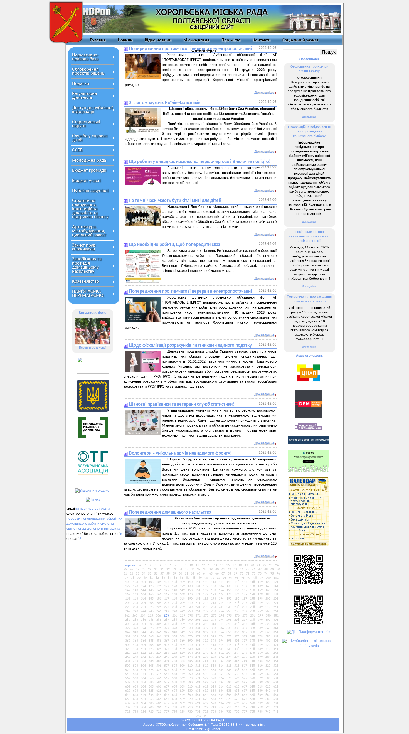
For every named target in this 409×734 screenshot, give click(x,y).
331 (197, 628)
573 (213, 678)
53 (137, 573)
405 (151, 645)
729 (182, 711)
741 (275, 711)
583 (135, 682)
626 (158, 691)
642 (127, 695)
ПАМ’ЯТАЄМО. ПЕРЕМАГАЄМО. (88, 293)
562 (127, 678)
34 (180, 569)
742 (198, 716)
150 (190, 590)
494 (221, 661)
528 (174, 670)
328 (174, 628)
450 (190, 653)
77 (126, 578)
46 (253, 569)
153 (213, 590)
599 (260, 682)
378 (252, 636)
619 (260, 686)
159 (260, 590)
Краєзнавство (85, 281)
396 (236, 640)
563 (135, 678)
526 (158, 670)
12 (203, 565)
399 (260, 640)
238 (252, 607)
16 (228, 565)
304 (143, 624)
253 (213, 611)
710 (190, 707)
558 (252, 674)
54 (143, 573)
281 (276, 615)
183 (135, 598)
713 (213, 707)
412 (205, 645)
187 (166, 598)
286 (158, 620)
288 (174, 620)
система (107, 524)
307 (166, 624)
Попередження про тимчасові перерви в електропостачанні (190, 291)
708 (174, 707)
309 (182, 624)
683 (135, 703)
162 (127, 594)
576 (236, 678)
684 (143, 703)
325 (151, 628)
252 (205, 611)
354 (221, 632)
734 (221, 711)
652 (205, 695)
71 (247, 573)
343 (135, 632)
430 (190, 649)
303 (135, 624)
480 (267, 657)
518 (252, 666)
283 (135, 620)
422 (127, 649)
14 (215, 565)
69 (235, 573)
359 (260, 632)
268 (174, 615)
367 (166, 636)
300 (267, 620)
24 (277, 565)
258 (252, 611)
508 (174, 666)
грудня (104, 509)
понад (81, 529)
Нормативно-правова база (85, 57)
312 (205, 624)
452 (205, 653)
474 (221, 657)
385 (151, 640)
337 (244, 628)
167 (166, 594)
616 (236, 686)
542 (127, 674)
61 (186, 573)
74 (266, 573)
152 (205, 590)
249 (182, 611)
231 (197, 607)
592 (205, 682)
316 (236, 624)
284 (143, 620)
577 (244, 678)
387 (166, 640)
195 (228, 598)
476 (236, 657)
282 (127, 620)
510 (190, 666)
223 (135, 607)
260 (267, 611)
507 (166, 666)
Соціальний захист (300, 40)
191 (197, 598)
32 (168, 569)
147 (166, 590)
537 (244, 670)
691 (197, 703)
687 (166, 703)
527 (166, 670)
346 (158, 632)
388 (174, 640)
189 (182, 598)
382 (127, 640)
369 (182, 636)
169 (182, 594)
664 (143, 699)
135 (228, 586)
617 (244, 686)
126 (158, 586)
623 (135, 691)
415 (228, 645)
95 (236, 578)
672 (205, 699)
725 (151, 711)
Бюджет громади (89, 170)
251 (197, 611)
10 (191, 565)
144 (143, 590)
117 (244, 582)
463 (135, 657)
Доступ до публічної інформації (92, 109)
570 (190, 678)
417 (244, 645)
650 (190, 695)
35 (186, 569)
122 (127, 586)
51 (125, 573)
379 (260, 636)
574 (221, 678)
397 (244, 640)
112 (205, 582)
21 (258, 565)
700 (267, 703)
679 (260, 699)
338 (252, 628)
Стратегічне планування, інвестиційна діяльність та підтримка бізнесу (90, 208)
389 (182, 640)
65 (211, 573)
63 (198, 573)
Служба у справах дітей (89, 138)
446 (158, 653)
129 (182, 586)
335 (228, 628)
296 (236, 620)
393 (213, 640)
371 (197, 636)
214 (221, 603)
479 (260, 657)
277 (244, 615)
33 (174, 569)
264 (142, 615)
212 (205, 603)
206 (158, 603)
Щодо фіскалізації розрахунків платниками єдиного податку (190, 345)
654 (221, 695)
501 (275, 661)
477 (244, 657)
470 (190, 657)
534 (221, 670)
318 (252, 624)
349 (182, 632)
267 (166, 615)
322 (127, 628)
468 (174, 657)
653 (213, 695)
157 (244, 590)
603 (135, 686)
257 (244, 611)
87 (187, 578)
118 (252, 582)
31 (162, 569)
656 (236, 695)
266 (158, 615)
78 (132, 578)
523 (135, 670)
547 (166, 674)
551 (197, 674)
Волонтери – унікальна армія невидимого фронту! (180, 453)
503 (135, 666)
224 (143, 607)
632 (205, 691)
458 (252, 653)
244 (143, 611)
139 (260, 586)
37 (198, 569)
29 (149, 569)
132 (205, 586)
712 (205, 707)
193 (213, 598)
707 (166, 707)
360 (267, 632)
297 (244, 620)
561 (275, 674)
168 (174, 594)
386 (158, 640)
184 (143, 598)
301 (275, 620)
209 (182, 603)
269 (182, 615)
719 (260, 707)
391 (197, 640)
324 (143, 628)
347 (166, 632)
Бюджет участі (86, 180)
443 (135, 653)
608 (174, 686)
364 (143, 636)
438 (252, 649)
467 (166, 657)
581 (275, 678)
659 (260, 695)
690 (190, 703)
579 (260, 678)
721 (275, 707)
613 (213, 686)
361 (275, 632)
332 (205, 628)
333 (213, 628)
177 (244, 594)
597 (244, 682)
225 (151, 607)
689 (182, 703)
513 (213, 666)
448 (174, 653)
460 (267, 653)
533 (213, 670)
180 (267, 594)
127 (166, 586)
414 (221, 645)
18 (240, 565)
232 (205, 607)
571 (197, 678)
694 (221, 703)
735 (228, 711)
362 (127, 636)
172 (205, 594)
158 (252, 590)
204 (143, 603)
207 (166, 603)
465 (151, 657)
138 (252, 586)
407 (166, 645)
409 (182, 645)
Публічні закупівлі (90, 190)
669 (182, 699)
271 (198, 615)
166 (158, 594)
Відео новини (158, 40)
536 (236, 670)
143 (135, 590)
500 (267, 661)
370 (190, 636)
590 (190, 682)
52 (131, 573)
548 (174, 674)
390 (190, 640)
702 (127, 707)
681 (275, 699)
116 (236, 582)
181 (275, 594)
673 (213, 699)
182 (127, 598)
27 (137, 569)
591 (197, 682)
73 (260, 573)
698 (252, 703)
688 (174, 703)
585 (151, 682)
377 (244, 636)
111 (197, 582)
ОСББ (77, 150)
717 (244, 707)
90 (206, 578)
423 (135, 649)
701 (275, 703)
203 (135, 603)
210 (190, 603)
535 (228, 670)
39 (211, 569)
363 (135, 636)
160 (267, 590)
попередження (93, 519)
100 (268, 578)
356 (236, 632)
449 (182, 653)
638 (252, 691)
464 (143, 657)
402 (127, 645)
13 (209, 565)
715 (228, 707)
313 (213, 624)
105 (151, 582)
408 (174, 645)
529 (182, 670)
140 (267, 586)
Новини (125, 40)
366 (158, 636)
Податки (80, 83)
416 (236, 645)
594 (221, 682)
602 (127, 686)
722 (127, 711)
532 (205, 670)
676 (236, 699)
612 (205, 686)
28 (143, 569)
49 (272, 569)
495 (228, 661)
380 (267, 636)
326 (158, 628)
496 (236, 661)
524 (143, 670)
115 (228, 582)
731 (197, 711)
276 (237, 615)
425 (151, 649)
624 (143, 691)
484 (143, 661)
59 (174, 573)
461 (275, 653)
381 (275, 636)
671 (197, 699)
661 (275, 695)
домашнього (76, 524)
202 (127, 603)
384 (143, 640)
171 (197, 594)
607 (166, 686)
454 (221, 653)
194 (221, 598)
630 (190, 691)
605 (151, 686)
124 (143, 586)
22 (264, 565)
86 (181, 578)
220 (267, 603)
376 (236, 636)
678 (252, 699)
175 (228, 594)
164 (143, 594)
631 (197, 691)
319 (260, 624)
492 (205, 661)
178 (252, 594)
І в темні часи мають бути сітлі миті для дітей (175, 200)
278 (252, 615)
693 (213, 703)
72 (253, 573)
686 (158, 703)
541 (275, 670)
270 (190, 615)
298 (252, 620)
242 (127, 611)
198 (252, 598)
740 (267, 711)
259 (260, 611)
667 (166, 699)
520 (267, 666)
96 (243, 578)
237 (244, 607)
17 (234, 565)
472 (205, 657)
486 (158, 661)
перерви (73, 519)
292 (205, 620)
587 (166, 682)
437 (244, 649)
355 (228, 632)
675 (228, 699)
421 (275, 645)
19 (246, 565)
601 (275, 682)
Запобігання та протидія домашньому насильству (87, 265)
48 (266, 569)
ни (77, 509)
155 (228, 590)
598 (252, 682)
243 (135, 611)
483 (135, 661)
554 (221, 674)
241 (275, 607)
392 (205, 640)
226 (158, 607)
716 (236, 707)
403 (135, 645)
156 (236, 590)
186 (158, 598)
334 (221, 628)
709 (182, 707)
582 (127, 682)
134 (221, 586)
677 (244, 699)
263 (134, 615)
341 (275, 628)
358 (252, 632)
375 (228, 636)
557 (244, 674)
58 (168, 573)
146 (158, 590)
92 (218, 578)
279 (260, 615)
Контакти (261, 40)
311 (197, 624)
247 (166, 611)
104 (143, 582)
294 (221, 620)
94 (230, 578)
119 (260, 582)
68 (229, 573)
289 (182, 620)
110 (190, 582)
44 (241, 569)
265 (150, 615)
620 (267, 686)
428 (174, 649)
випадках (112, 529)
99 (261, 578)
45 (247, 569)
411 (197, 645)
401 (275, 640)
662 (127, 699)
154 (221, 590)
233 (213, 607)
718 (252, 707)
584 (143, 682)
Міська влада (196, 40)
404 (143, 645)
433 (213, 649)
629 (182, 691)
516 (236, 666)
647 (166, 695)
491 (197, 661)
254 (221, 611)
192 (205, 598)
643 (135, 695)
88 (194, 578)
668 (174, 699)
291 (197, 620)
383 (135, 640)
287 (166, 620)
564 (143, 678)
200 (267, 598)
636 (236, 691)
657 (244, 695)
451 (197, 653)
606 (158, 686)
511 (197, 666)
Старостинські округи (86, 124)
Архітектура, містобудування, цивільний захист (89, 231)
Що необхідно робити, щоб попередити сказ (174, 244)
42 (229, 569)
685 (151, 703)
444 (143, 653)
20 (252, 565)
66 (217, 573)
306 (158, 624)
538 (252, 670)
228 (174, 607)
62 (192, 573)
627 (166, 691)
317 (244, 624)
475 (228, 657)
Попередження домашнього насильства (170, 512)
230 (190, 607)
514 (221, 666)
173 (213, 594)
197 (244, 598)
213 (213, 603)
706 (158, 707)
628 (174, 691)
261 (275, 611)
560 (267, 674)
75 (272, 573)
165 (151, 594)
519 (260, 666)
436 (236, 649)
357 (244, 632)
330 (190, 628)
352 (205, 632)
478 (252, 657)
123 (135, 586)
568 (174, 678)
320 (267, 624)
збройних (114, 519)
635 (228, 691)
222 (127, 607)
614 (221, 686)
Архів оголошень (309, 356)
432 (205, 649)
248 (174, 611)
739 (260, 711)
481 (275, 657)
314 (221, 624)
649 (182, 695)
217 (244, 603)
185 (151, 598)
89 (200, 578)
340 (267, 628)
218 (252, 603)
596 (236, 682)
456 (236, 653)
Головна (98, 40)
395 (228, 640)
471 (197, 657)
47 (260, 569)
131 (197, 586)
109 (182, 582)
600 (267, 682)
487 (166, 661)
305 (151, 624)
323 (135, 628)
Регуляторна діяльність (84, 95)
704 (143, 707)
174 (221, 594)
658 (252, 695)
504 (143, 666)
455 (228, 653)
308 (174, 624)
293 (213, 620)
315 (228, 624)
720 (267, 707)
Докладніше (264, 93)
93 (224, 578)
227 (166, 607)
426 (158, 649)
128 (174, 586)
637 (244, 691)
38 (204, 569)
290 (190, 620)
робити (94, 524)
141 (275, 586)
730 (190, 711)
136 (236, 586)
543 (135, 674)
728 (174, 711)
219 (260, 603)
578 (252, 678)
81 (151, 578)
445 (151, 653)
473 (213, 657)
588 (174, 682)
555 (228, 674)
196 (236, 598)
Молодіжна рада (89, 160)
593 (213, 682)
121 (275, 582)
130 (190, 586)
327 (166, 628)
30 (155, 569)
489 (182, 661)
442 (127, 653)
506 (158, 666)
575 (228, 678)
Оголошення (309, 59)
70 (241, 573)
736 (236, 711)
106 (158, 582)
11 (197, 565)
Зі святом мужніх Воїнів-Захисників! (165, 102)
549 (182, 674)
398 (252, 640)
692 (205, 703)
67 (223, 573)
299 (260, 620)
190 (190, 598)
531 (197, 670)
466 (158, 657)
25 (125, 569)
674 (221, 699)
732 (205, 711)
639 (260, 691)
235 (228, 607)
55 (149, 573)
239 (260, 607)
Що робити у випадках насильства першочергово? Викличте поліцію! (200, 161)
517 (244, 666)
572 (205, 678)
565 (151, 678)
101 (276, 578)
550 (190, 674)
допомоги (95, 529)
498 (252, 661)
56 (155, 573)
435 (228, 649)
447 (166, 653)
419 (260, 645)
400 (267, 640)
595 (228, 682)
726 (158, 711)
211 (197, 603)
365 (151, 636)
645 (151, 695)
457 (244, 653)
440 (267, 649)
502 (127, 666)
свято (70, 529)
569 (182, 678)
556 (236, 674)
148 (174, 590)
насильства (89, 509)
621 (275, 686)
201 (275, 598)
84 (169, 578)
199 (260, 598)
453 (213, 653)
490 (190, 661)
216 (236, 603)
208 (174, 603)
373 (213, 636)
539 (260, 670)
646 (158, 695)
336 (236, 628)
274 (221, 615)
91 (212, 578)
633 (213, 691)
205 (151, 603)
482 (127, 661)
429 (182, 649)
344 (143, 632)
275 (229, 615)
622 (127, 691)
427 (166, 649)
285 (151, 620)
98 (255, 578)
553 (213, 674)
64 (204, 573)
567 (166, 678)
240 (267, 607)
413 (213, 645)
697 (244, 703)
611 (197, 686)
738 (252, 711)
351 (197, 632)
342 (127, 632)
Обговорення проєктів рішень (88, 71)
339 (260, 628)
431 (197, 649)
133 (213, 586)
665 (151, 699)
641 (275, 691)
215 (228, 603)
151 (197, 590)
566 (158, 678)
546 (158, 674)
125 (151, 586)
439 (260, 649)
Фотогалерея (204, 51)
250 (190, 611)
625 (151, 691)
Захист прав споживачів (83, 247)
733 (213, 711)
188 (174, 598)
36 (192, 569)
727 (166, 711)
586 (158, 682)
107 (166, 582)
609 (182, 686)
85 (175, 578)
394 (221, 640)
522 (127, 670)
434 (221, 649)
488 (174, 661)
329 (182, 628)
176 (236, 594)
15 (221, 565)
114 (221, 582)
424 (143, 649)
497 (244, 661)
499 (260, 661)
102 (127, 582)
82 (157, 578)
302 (127, 624)
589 (182, 682)
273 (213, 615)
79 (139, 578)
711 (197, 707)
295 (228, 620)
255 (228, 611)
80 (145, 578)
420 (267, 645)
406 (158, 645)
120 (267, 582)
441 (275, 649)
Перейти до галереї (92, 347)
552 (205, 674)
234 (221, 607)
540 (267, 670)
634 (221, 691)
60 (180, 573)
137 (244, 586)
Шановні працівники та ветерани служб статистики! (181, 404)
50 (278, 569)
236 (236, 607)
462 (127, 657)
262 (127, 615)
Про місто (231, 40)
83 (163, 578)
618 (252, 686)
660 (267, 695)
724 (143, 711)
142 (127, 590)
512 (205, 666)
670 (190, 699)
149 (182, 590)
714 (221, 707)
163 (135, 594)
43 (235, 569)
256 (236, 611)
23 (270, 565)
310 (190, 624)
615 (228, 686)
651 (197, 695)
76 (278, 573)
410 (190, 645)
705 (151, 707)
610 (190, 686)
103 (135, 582)
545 (151, 674)
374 (221, 636)
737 (244, 711)
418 (252, 645)
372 (205, 636)
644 (143, 695)
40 (217, 569)
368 (174, 636)
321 (275, 624)
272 (205, 615)
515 (228, 666)
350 (190, 632)
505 (151, 666)
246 (158, 611)
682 (127, 703)
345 (151, 632)
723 (135, 711)
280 (268, 615)
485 (151, 661)
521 (275, 666)
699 (260, 703)
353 (213, 632)
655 (228, 695)
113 (213, 582)
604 (143, 686)
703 (135, 707)
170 (190, 594)
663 (135, 699)
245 (151, 611)
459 (260, 653)
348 (174, 632)
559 (260, 674)
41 (223, 569)
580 (267, 678)
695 (228, 703)
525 (151, 670)
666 (158, 699)
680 (267, 699)
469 (182, 657)
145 (151, 590)
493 (213, 661)
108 (174, 582)
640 (267, 691)
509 (182, 666)
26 (131, 569)
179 (260, 594)
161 (275, 590)
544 (143, 674)
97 (249, 578)
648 (174, 695)
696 (236, 703)
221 (275, 603)
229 (182, 607)
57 (162, 573)
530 (190, 670)
